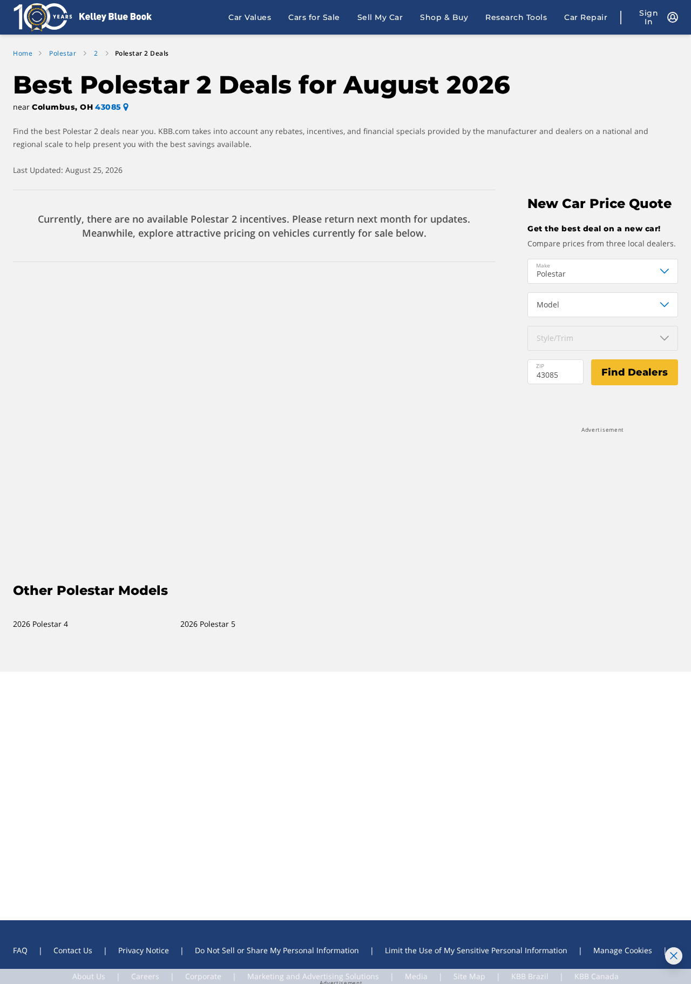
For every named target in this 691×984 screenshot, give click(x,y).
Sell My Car (380, 17)
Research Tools (516, 17)
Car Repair (585, 17)
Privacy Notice (143, 950)
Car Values (249, 17)
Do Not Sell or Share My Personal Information (277, 950)
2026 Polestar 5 (207, 624)
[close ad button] (673, 956)
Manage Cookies (622, 950)
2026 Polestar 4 (40, 624)
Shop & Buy (444, 17)
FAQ (20, 950)
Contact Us (72, 950)
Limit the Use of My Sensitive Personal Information (476, 950)
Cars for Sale (314, 17)
